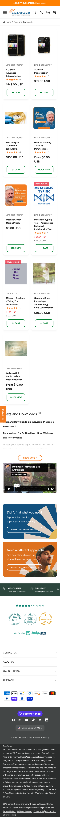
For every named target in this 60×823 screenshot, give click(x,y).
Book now (16, 248)
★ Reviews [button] (2, 414)
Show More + (30, 458)
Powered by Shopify (41, 737)
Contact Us (39, 811)
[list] (30, 590)
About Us (7, 807)
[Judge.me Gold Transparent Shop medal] (45, 618)
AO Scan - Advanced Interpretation (13, 72)
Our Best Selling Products (23, 530)
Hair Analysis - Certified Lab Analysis (12, 145)
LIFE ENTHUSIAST (25, 737)
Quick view (44, 169)
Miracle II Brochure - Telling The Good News (15, 301)
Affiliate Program (24, 811)
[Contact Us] (47, 12)
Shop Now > (41, 3)
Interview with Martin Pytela (13, 221)
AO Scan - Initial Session (41, 71)
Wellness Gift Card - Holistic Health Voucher (14, 376)
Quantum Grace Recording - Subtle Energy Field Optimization (43, 303)
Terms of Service (20, 807)
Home (8, 22)
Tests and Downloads (23, 22)
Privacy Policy (35, 807)
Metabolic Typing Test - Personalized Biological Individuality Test (43, 224)
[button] (5, 12)
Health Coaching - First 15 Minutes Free (42, 145)
